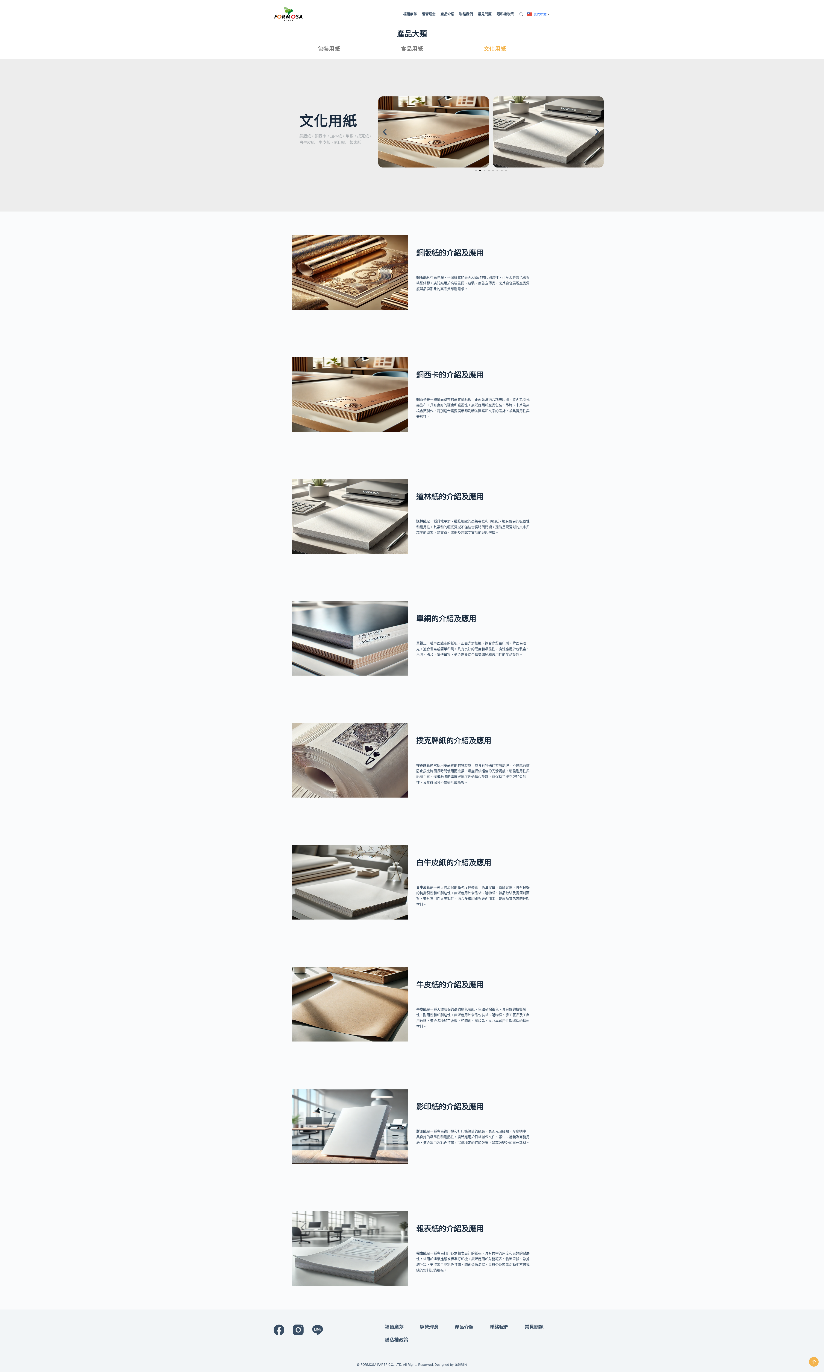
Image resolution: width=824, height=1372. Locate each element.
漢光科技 (460, 1365)
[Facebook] (279, 1330)
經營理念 (429, 14)
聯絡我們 (466, 14)
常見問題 (485, 14)
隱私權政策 (505, 14)
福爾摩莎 (410, 14)
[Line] (317, 1330)
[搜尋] (521, 14)
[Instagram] (298, 1330)
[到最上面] (814, 1362)
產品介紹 (447, 14)
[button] (384, 132)
